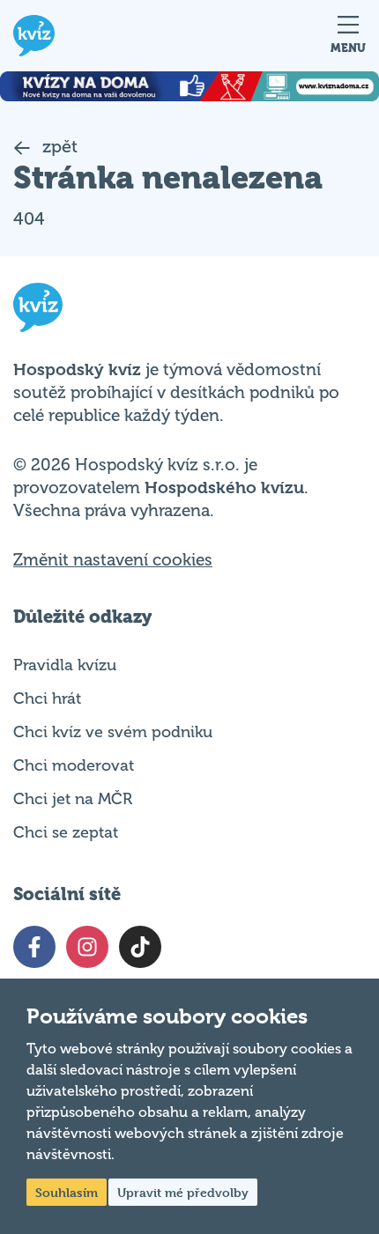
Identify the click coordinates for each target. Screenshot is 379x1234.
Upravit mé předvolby (183, 1192)
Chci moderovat (73, 765)
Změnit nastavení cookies (112, 560)
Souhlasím (66, 1192)
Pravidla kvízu (64, 665)
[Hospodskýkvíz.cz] (34, 35)
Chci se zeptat (65, 832)
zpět (58, 147)
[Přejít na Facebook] (34, 947)
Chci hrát (47, 698)
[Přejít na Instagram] (87, 947)
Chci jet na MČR (72, 799)
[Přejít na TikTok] (140, 947)
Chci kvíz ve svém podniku (112, 732)
